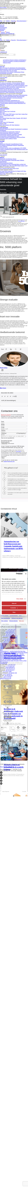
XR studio (16, 660)
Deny (14, 612)
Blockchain (20, 103)
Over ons (2, 24)
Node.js (13, 114)
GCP (7, 122)
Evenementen (3, 73)
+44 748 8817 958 (12, 637)
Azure (4, 122)
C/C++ (1, 115)
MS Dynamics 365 (6, 125)
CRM (5, 123)
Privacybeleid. (3, 766)
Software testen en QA (19, 89)
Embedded (8, 654)
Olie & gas (19, 137)
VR (4, 106)
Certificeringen (17, 72)
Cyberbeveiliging (4, 103)
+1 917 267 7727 (11, 629)
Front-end (2, 110)
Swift (4, 119)
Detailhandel (3, 130)
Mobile (8, 20)
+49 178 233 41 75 (10, 633)
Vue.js (8, 111)
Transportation (3, 135)
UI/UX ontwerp (4, 89)
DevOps (17, 91)
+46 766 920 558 (8, 640)
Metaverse (2, 104)
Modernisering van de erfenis (12, 88)
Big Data (2, 95)
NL (1, 38)
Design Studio (10, 660)
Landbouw (10, 138)
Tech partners (10, 72)
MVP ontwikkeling (19, 85)
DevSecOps (22, 91)
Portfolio (2, 30)
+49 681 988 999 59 (9, 632)
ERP (1, 123)
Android (4, 118)
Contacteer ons (3, 51)
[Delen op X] (16, 349)
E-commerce (25, 129)
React (1, 111)
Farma (20, 144)
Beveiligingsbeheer (20, 68)
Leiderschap (23, 69)
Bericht (3, 434)
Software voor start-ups (16, 618)
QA (16, 171)
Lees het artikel (3, 77)
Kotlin (1, 119)
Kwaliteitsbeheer (12, 68)
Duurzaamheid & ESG (5, 99)
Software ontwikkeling (9, 644)
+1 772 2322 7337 (10, 630)
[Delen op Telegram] (20, 349)
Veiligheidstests (3, 91)
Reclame (17, 135)
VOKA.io (21, 660)
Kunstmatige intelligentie (6, 97)
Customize (13, 607)
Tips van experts (13, 70)
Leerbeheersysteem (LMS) (10, 149)
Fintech (19, 171)
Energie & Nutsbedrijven (11, 137)
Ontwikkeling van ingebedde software (15, 84)
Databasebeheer (11, 91)
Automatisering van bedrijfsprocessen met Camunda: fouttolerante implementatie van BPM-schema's (13, 546)
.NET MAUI (24, 118)
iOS (1, 118)
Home (1, 173)
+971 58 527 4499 (7, 636)
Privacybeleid (3, 7)
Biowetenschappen (21, 20)
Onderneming (3, 134)
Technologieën (3, 27)
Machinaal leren (20, 96)
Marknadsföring (11, 135)
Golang (23, 114)
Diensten (2, 26)
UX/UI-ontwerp (10, 645)
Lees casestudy (3, 154)
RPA (20, 615)
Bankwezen (8, 129)
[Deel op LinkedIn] (11, 349)
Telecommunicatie (4, 133)
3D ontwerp (11, 89)
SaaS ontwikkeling (5, 618)
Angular (5, 111)
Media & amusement (17, 658)
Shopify (7, 172)
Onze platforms (3, 146)
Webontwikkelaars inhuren (6, 163)
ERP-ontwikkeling (10, 87)
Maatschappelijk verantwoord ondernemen (10, 69)
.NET (3, 114)
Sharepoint (11, 122)
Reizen (15, 138)
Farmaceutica (12, 131)
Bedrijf (2, 424)
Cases (1, 142)
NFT (24, 103)
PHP (10, 114)
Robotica (14, 654)
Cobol (12, 115)
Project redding (4, 615)
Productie (9, 134)
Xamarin (18, 118)
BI (5, 652)
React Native (13, 118)
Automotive (14, 134)
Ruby (19, 114)
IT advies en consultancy (6, 82)
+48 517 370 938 (7, 641)
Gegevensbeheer (8, 95)
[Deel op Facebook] (6, 349)
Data (1, 20)
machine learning (14, 651)
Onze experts (3, 70)
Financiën (13, 20)
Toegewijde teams (15, 160)
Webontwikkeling (16, 82)
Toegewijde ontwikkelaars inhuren (8, 159)
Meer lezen (3, 388)
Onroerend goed (4, 138)
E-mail (2, 427)
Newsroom (9, 73)
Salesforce (17, 125)
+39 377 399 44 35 (7, 639)
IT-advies (18, 644)
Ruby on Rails (20, 164)
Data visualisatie (4, 96)
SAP (1, 125)
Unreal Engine (7, 115)
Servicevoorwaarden (17, 759)
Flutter (7, 118)
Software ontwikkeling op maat (7, 85)
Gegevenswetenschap (17, 97)
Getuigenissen (3, 72)
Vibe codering (4, 620)
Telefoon (3, 430)
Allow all (14, 603)
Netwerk (2, 92)
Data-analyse (16, 95)
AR (1, 106)
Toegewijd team (19, 92)
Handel (12, 129)
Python (7, 114)
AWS (1, 122)
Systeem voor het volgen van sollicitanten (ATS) (11, 148)
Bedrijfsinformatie (12, 96)
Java (1, 114)
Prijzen (22, 72)
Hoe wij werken (4, 68)
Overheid (2, 137)
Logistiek (19, 134)
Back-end (2, 112)
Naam (2, 421)
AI (4, 20)
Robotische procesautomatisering (16, 101)
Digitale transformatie (5, 100)
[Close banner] (25, 573)
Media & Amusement (14, 133)
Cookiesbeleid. (10, 766)
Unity (16, 114)
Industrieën (2, 29)
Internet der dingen (12, 103)
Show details (19, 598)
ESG (23, 654)
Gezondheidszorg (4, 131)
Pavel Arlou (3, 368)
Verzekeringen (18, 129)
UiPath (10, 172)
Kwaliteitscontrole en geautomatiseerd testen (16, 647)
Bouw (23, 137)
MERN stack (6, 165)
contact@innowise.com (8, 461)
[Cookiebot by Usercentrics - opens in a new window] (16, 574)
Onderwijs (17, 131)
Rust (26, 114)
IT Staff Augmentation (9, 92)
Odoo (13, 125)
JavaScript (12, 111)
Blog (7, 70)
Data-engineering (23, 95)
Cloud (1, 121)
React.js (6, 164)
